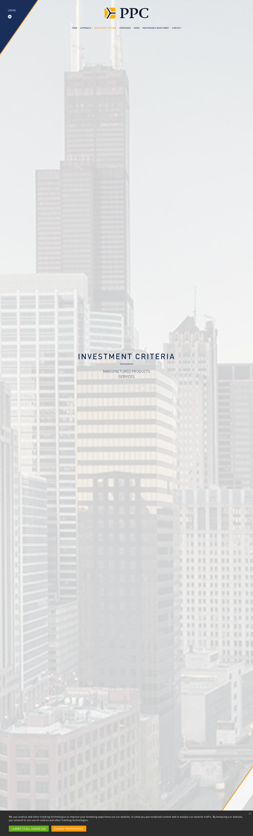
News (137, 27)
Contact (176, 27)
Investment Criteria (105, 27)
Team (74, 27)
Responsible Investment (156, 27)
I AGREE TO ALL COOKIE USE (28, 828)
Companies (125, 27)
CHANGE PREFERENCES (69, 828)
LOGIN (12, 10)
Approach (85, 27)
